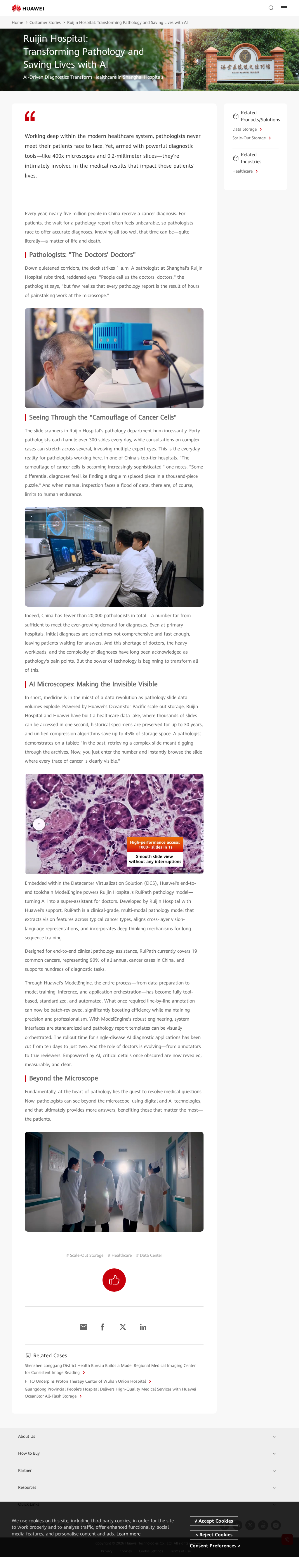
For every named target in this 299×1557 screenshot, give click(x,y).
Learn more (128, 1534)
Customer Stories (45, 22)
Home (17, 22)
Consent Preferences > (215, 1546)
